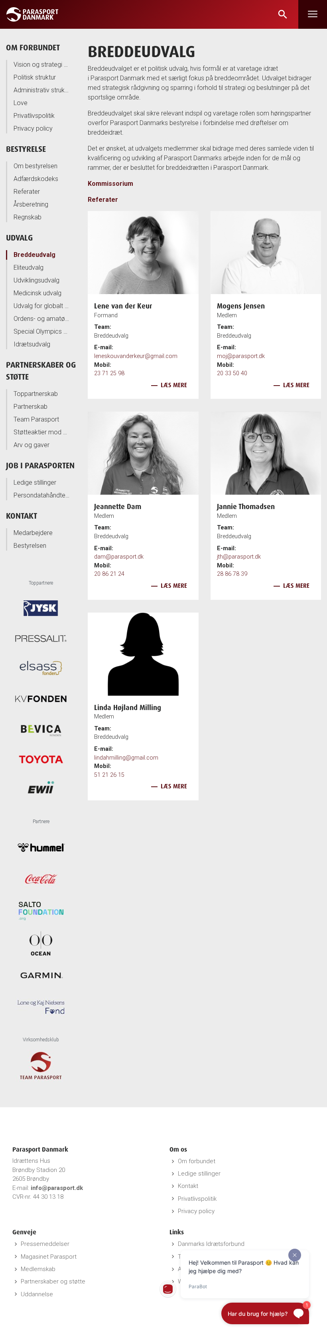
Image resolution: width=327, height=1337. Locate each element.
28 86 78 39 (232, 574)
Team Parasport (36, 419)
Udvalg (19, 238)
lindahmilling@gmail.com (126, 757)
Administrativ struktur (42, 90)
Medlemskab (38, 1269)
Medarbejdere (33, 533)
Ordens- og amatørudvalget (42, 318)
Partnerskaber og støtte (53, 1281)
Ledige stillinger (35, 482)
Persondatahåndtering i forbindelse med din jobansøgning (42, 495)
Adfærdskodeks (36, 179)
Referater (27, 191)
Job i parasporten (40, 465)
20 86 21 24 (109, 574)
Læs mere (174, 385)
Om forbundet (33, 47)
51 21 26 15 (109, 775)
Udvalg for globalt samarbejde (42, 306)
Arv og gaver (31, 445)
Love (21, 103)
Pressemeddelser (45, 1243)
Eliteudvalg (28, 267)
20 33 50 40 (232, 373)
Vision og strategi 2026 (42, 64)
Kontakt (21, 516)
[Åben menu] (312, 14)
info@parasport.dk (57, 1188)
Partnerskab (30, 406)
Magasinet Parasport (49, 1256)
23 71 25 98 (109, 373)
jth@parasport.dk (239, 556)
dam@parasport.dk (119, 556)
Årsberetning (31, 204)
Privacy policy (33, 128)
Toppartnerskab (36, 394)
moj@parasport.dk (241, 356)
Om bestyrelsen (35, 166)
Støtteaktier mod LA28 (42, 432)
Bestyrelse (26, 149)
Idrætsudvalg (32, 344)
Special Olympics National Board (42, 331)
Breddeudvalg (34, 255)
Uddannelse (37, 1294)
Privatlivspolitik (34, 115)
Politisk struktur (35, 77)
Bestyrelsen (30, 545)
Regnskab (27, 217)
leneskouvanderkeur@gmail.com (135, 356)
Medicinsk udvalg (37, 293)
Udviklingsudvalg (36, 280)
